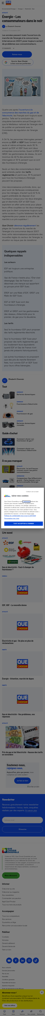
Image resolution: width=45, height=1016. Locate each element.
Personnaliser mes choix (11, 518)
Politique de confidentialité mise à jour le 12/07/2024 (20, 516)
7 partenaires (26, 501)
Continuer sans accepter (32, 491)
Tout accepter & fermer (23, 523)
